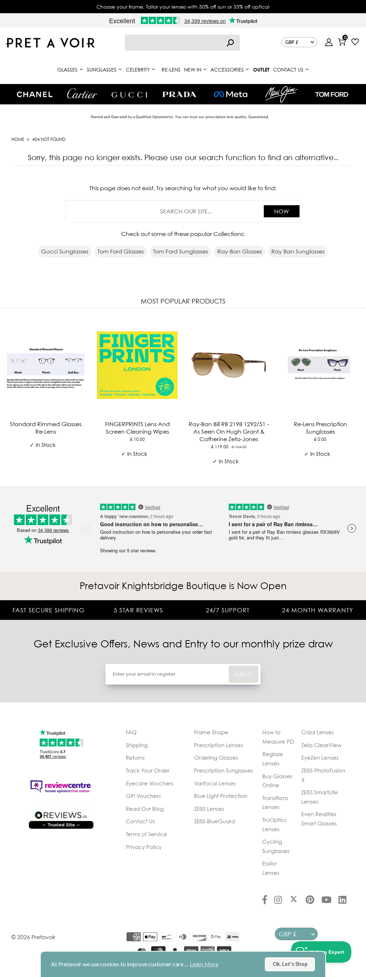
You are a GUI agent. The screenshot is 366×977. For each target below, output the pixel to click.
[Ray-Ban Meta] (230, 94)
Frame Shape (211, 732)
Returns (135, 757)
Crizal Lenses (317, 732)
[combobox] (182, 43)
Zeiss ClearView (321, 745)
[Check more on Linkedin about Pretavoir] (342, 900)
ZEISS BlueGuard (214, 821)
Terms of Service (146, 834)
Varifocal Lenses (215, 783)
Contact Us (140, 821)
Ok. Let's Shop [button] (290, 964)
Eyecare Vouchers (149, 783)
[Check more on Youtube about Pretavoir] (326, 900)
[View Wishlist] (355, 42)
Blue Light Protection (220, 796)
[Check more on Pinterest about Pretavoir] (310, 900)
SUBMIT (243, 674)
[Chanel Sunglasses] (35, 94)
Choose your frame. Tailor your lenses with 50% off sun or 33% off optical (183, 7)
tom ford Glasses (121, 251)
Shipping (137, 745)
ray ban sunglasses (298, 251)
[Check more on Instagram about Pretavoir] (278, 900)
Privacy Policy (144, 847)
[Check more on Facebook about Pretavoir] (264, 900)
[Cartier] (82, 93)
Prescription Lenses (218, 745)
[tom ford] (332, 94)
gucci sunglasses (64, 251)
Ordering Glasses (216, 757)
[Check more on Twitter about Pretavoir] (293, 900)
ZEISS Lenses (209, 808)
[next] (359, 395)
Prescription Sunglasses (223, 770)
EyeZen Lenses (319, 757)
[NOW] (230, 42)
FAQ (131, 732)
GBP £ (291, 42)
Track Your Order (147, 770)
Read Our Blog (145, 808)
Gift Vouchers (143, 796)
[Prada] (179, 94)
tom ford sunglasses (180, 251)
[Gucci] (129, 94)
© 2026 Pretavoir (33, 937)
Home (17, 139)
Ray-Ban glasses (239, 251)
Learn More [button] (204, 964)
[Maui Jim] (282, 94)
